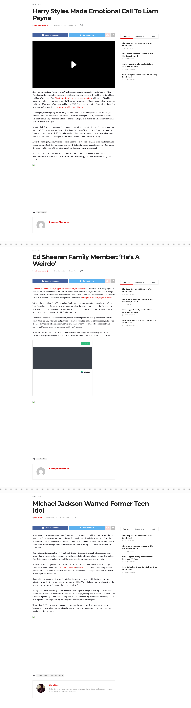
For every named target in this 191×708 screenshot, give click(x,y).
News (39, 4)
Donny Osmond (43, 675)
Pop (75, 25)
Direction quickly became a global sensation (73, 98)
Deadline (83, 567)
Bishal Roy (38, 517)
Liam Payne (42, 212)
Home (34, 4)
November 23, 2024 (60, 271)
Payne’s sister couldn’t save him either (69, 107)
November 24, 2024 (60, 25)
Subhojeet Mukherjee (41, 25)
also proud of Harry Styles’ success (97, 297)
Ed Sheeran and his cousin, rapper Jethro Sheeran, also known (58, 288)
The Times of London (67, 567)
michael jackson (57, 675)
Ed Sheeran (42, 459)
